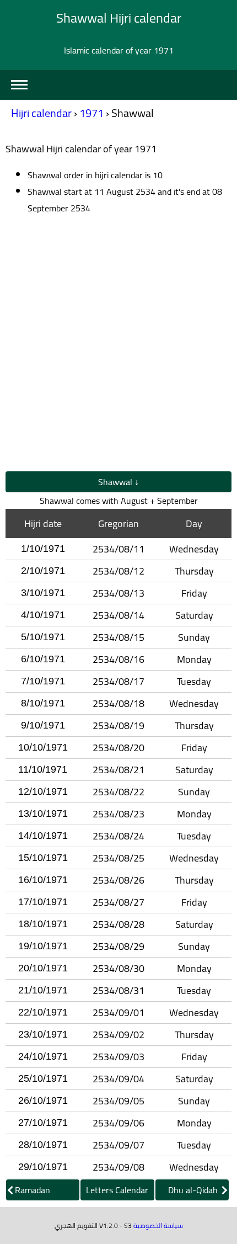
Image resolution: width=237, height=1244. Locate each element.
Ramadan (32, 1190)
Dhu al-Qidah (194, 1190)
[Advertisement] (118, 343)
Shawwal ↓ (118, 482)
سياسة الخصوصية (158, 1225)
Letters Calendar (117, 1190)
